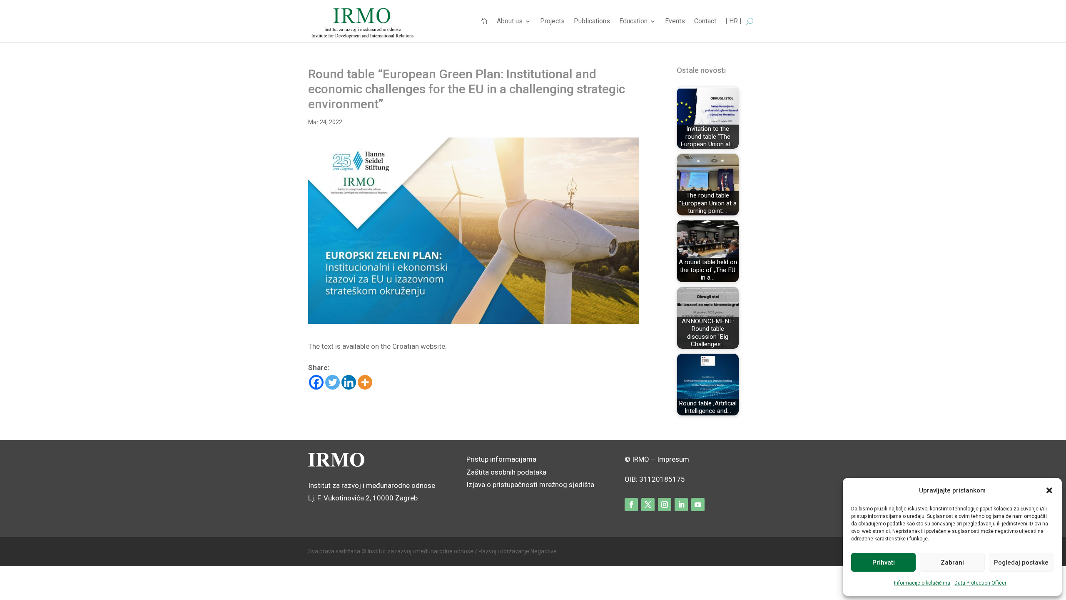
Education (633, 21)
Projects (552, 21)
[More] (365, 382)
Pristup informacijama (501, 459)
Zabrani (952, 562)
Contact (705, 21)
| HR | (733, 21)
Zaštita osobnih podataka (506, 472)
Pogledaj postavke (1021, 562)
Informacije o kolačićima (922, 583)
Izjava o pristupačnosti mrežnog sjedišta (530, 484)
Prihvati (883, 562)
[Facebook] (316, 382)
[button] (1049, 490)
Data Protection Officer (980, 583)
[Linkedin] (348, 382)
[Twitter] (332, 382)
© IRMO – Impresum (657, 459)
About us (510, 21)
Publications (592, 21)
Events (675, 21)
